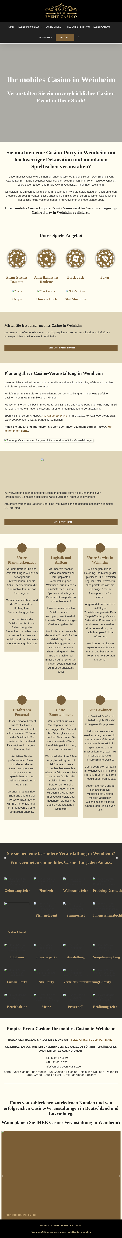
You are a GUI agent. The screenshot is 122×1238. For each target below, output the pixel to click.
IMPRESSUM (46, 1225)
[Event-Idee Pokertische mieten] (105, 247)
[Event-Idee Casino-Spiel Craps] (17, 291)
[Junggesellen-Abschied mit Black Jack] (75, 247)
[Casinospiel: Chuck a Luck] (46, 291)
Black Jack (75, 277)
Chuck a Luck (46, 299)
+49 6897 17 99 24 (57, 1057)
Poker (105, 277)
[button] (78, 37)
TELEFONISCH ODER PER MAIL (91, 1039)
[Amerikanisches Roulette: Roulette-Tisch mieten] (46, 247)
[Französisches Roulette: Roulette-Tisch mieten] (16, 247)
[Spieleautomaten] (75, 291)
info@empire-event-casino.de (63, 1066)
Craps (17, 299)
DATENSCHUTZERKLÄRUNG (68, 1225)
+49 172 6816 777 (57, 1062)
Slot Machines (75, 299)
